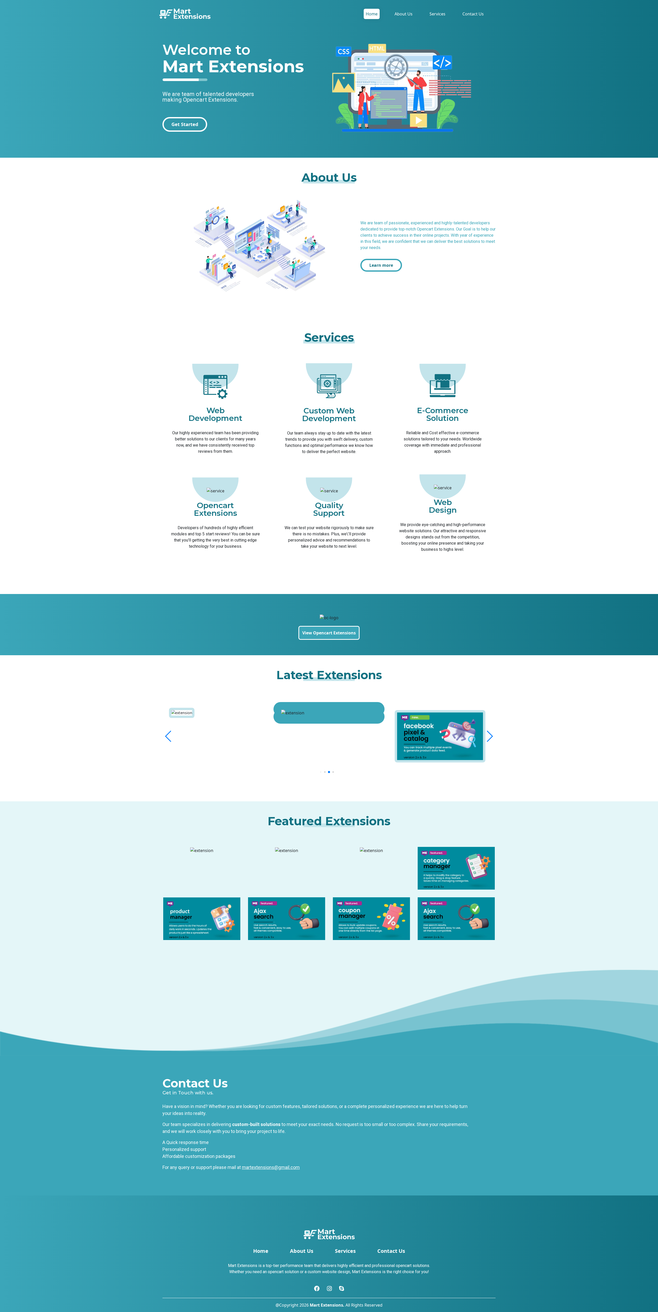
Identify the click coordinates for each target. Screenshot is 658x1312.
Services (437, 14)
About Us (404, 14)
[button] (168, 736)
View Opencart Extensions (329, 633)
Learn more (381, 265)
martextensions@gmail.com (271, 1167)
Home (372, 14)
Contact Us (473, 14)
